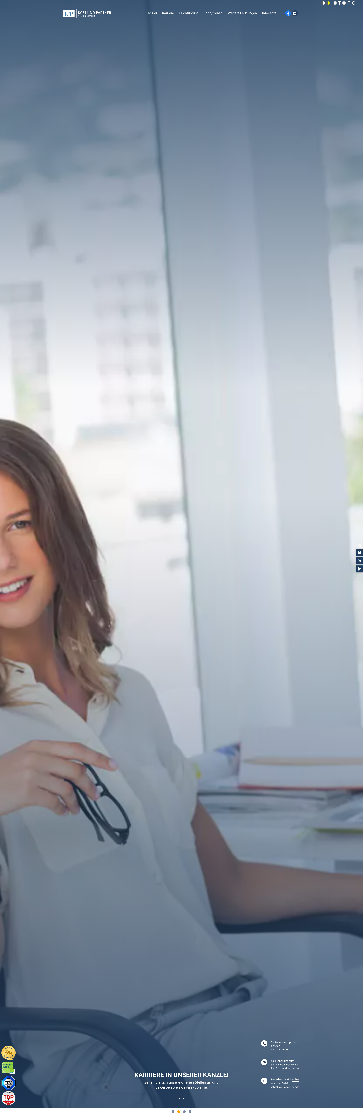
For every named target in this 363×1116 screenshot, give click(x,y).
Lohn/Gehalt (213, 13)
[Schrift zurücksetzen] (354, 3)
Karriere (168, 13)
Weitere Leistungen (242, 13)
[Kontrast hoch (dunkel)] (328, 3)
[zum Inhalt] (181, 1098)
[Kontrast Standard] (323, 3)
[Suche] (360, 546)
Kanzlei (151, 13)
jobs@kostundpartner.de (285, 1087)
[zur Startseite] (87, 13)
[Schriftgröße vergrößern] (344, 3)
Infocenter (269, 13)
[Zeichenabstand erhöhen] (349, 3)
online (295, 1079)
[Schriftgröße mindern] (335, 3)
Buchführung (189, 13)
